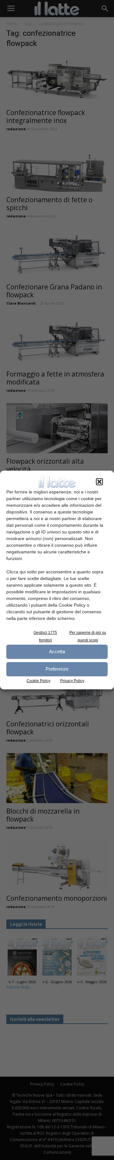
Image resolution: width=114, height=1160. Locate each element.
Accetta (57, 651)
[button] (99, 482)
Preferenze (57, 669)
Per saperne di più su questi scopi (87, 636)
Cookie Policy (38, 681)
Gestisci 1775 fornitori (45, 636)
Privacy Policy (72, 681)
